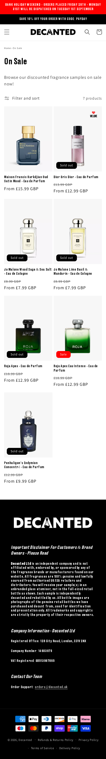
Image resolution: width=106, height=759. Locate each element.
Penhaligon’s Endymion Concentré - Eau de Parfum (24, 465)
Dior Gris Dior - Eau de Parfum (76, 177)
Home (7, 48)
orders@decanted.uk (51, 687)
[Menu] (7, 32)
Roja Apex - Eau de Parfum (23, 366)
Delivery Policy (69, 748)
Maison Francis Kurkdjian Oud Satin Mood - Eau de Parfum (26, 179)
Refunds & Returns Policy (55, 740)
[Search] (87, 32)
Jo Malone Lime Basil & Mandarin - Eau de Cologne (73, 272)
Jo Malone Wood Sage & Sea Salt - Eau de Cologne (28, 272)
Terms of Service (42, 748)
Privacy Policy (89, 740)
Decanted (25, 739)
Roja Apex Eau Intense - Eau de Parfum (76, 368)
